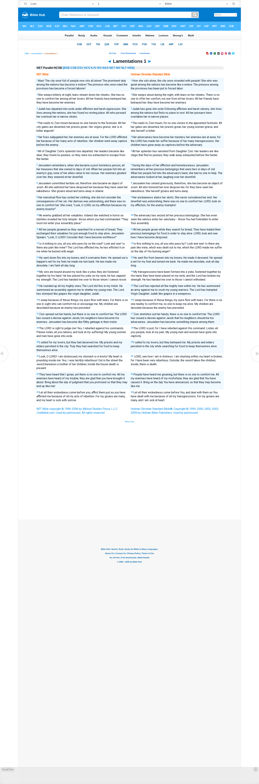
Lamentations (36, 53)
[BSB (66, 67)
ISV (99, 67)
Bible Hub (129, 422)
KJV (93, 67)
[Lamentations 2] (254, 361)
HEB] (130, 67)
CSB (73, 67)
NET (112, 67)
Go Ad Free (7, 769)
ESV (80, 67)
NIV (118, 67)
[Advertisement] (129, 493)
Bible (27, 53)
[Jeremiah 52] (4, 361)
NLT (124, 67)
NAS (105, 67)
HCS (87, 67)
